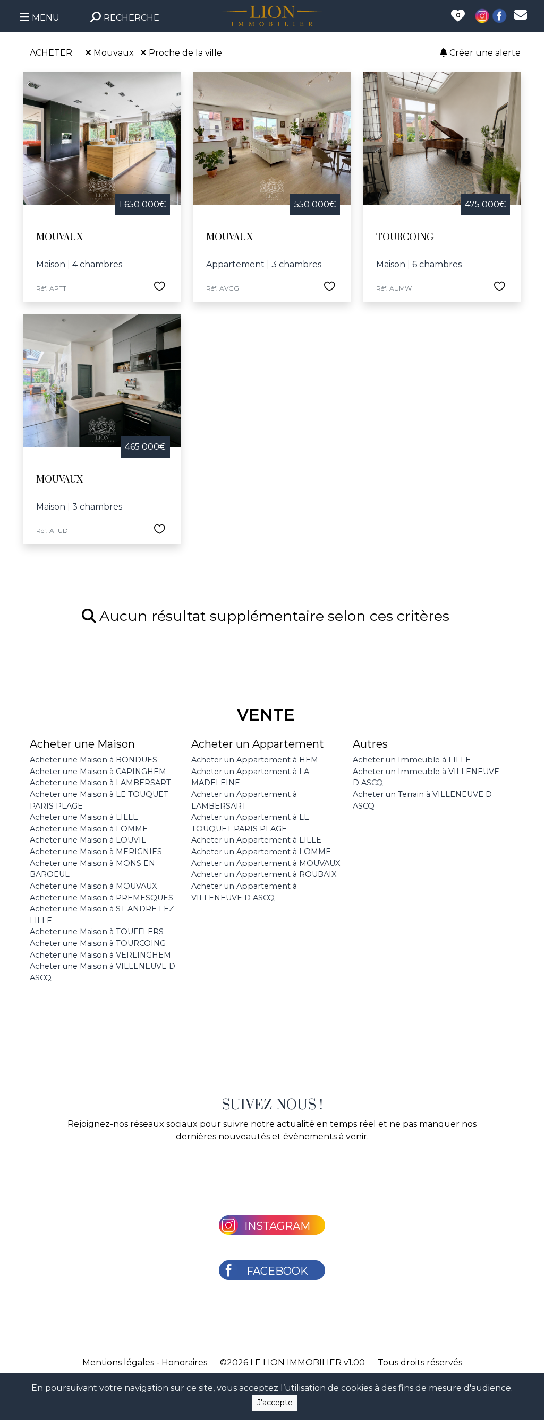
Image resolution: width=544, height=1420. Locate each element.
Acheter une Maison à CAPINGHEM (98, 771)
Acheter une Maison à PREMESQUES (101, 897)
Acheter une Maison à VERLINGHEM (100, 955)
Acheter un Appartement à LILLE (256, 840)
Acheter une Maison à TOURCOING (98, 943)
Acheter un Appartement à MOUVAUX (265, 863)
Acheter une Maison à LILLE (84, 817)
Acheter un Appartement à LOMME (261, 851)
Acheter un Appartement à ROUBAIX (263, 874)
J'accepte (275, 1402)
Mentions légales (118, 1362)
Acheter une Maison (82, 744)
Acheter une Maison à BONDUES (93, 760)
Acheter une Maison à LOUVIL (88, 840)
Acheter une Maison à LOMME (89, 829)
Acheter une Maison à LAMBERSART (100, 782)
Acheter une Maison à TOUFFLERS (97, 931)
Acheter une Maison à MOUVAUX (93, 886)
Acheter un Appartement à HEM (254, 760)
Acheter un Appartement (257, 744)
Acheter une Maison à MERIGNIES (96, 851)
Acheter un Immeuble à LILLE (412, 760)
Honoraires (184, 1362)
